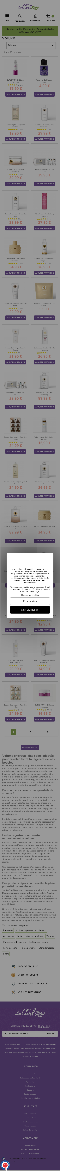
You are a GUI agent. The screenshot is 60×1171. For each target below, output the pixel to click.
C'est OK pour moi (30, 610)
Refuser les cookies (30, 595)
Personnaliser (30, 601)
